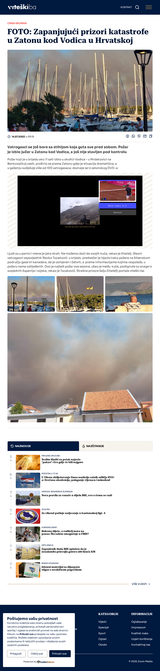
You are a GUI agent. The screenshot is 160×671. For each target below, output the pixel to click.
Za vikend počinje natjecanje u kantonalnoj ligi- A (73, 513)
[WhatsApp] (133, 137)
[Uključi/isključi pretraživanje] (137, 7)
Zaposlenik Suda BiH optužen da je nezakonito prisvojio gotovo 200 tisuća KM (68, 550)
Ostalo (102, 644)
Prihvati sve (59, 653)
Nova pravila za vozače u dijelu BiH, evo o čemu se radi (77, 495)
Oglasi (102, 639)
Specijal (103, 627)
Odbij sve (37, 653)
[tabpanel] (79, 520)
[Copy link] (151, 137)
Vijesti (102, 621)
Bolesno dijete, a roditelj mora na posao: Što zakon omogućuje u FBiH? (65, 532)
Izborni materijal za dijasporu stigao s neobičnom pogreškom (62, 568)
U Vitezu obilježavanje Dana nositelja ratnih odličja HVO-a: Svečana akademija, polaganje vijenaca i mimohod (78, 478)
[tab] (43, 446)
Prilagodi (15, 653)
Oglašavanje (139, 621)
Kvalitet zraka (139, 633)
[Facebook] (127, 137)
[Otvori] (149, 7)
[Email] (145, 137)
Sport (102, 633)
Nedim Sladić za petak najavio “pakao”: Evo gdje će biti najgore (62, 461)
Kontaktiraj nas (140, 644)
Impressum (138, 627)
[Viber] (139, 137)
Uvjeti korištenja (141, 639)
